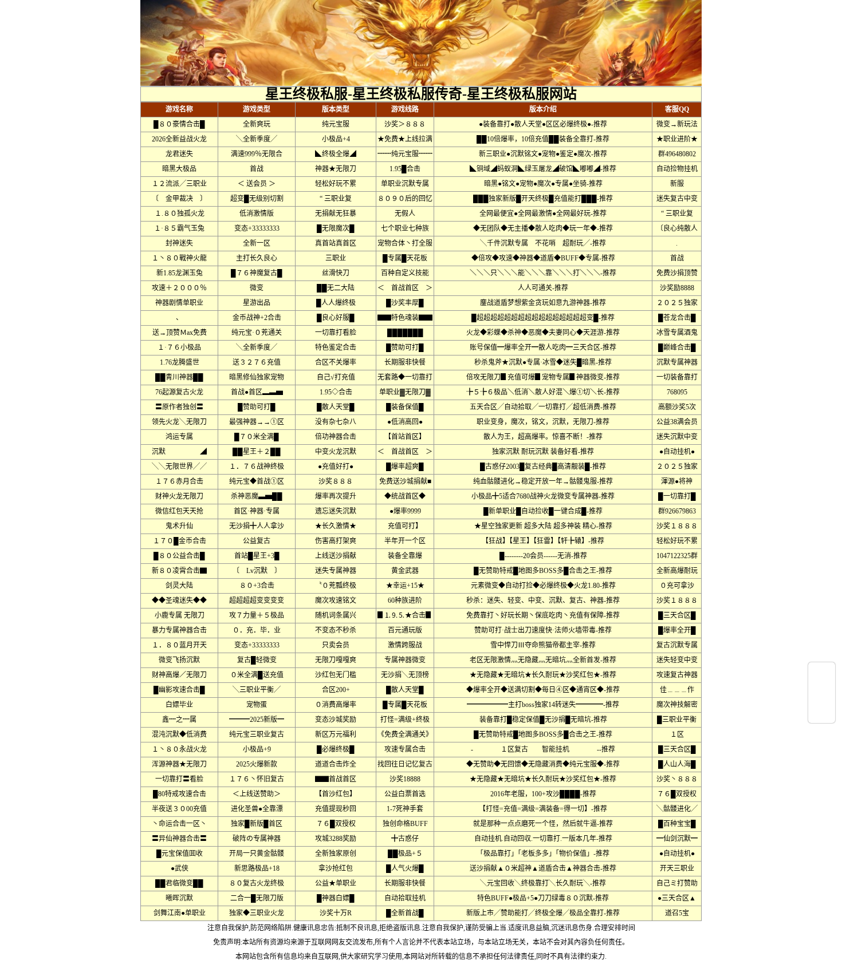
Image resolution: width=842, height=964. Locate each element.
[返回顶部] (821, 671)
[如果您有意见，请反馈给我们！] (821, 693)
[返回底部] (821, 714)
